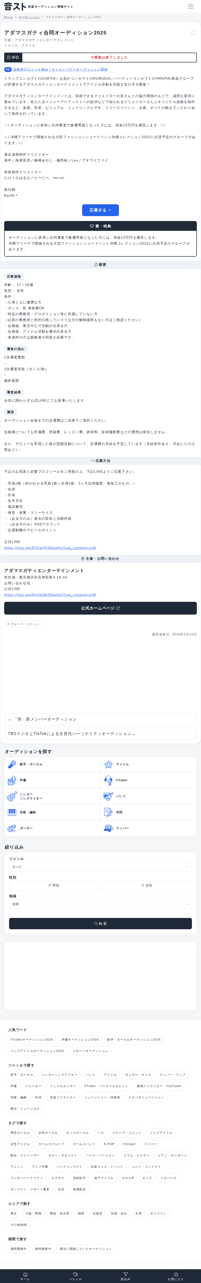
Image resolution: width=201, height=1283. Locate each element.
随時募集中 (43, 1249)
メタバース (169, 1178)
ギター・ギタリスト (63, 1155)
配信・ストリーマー (25, 1155)
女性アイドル (20, 1144)
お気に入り (176, 1279)
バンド (91, 1075)
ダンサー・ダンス (138, 1075)
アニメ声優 (40, 1166)
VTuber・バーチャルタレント (106, 1086)
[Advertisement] (100, 675)
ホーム (25, 1279)
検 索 (102, 924)
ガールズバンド (84, 1144)
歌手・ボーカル (22, 1075)
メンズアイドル (161, 1133)
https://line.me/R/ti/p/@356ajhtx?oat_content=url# (50, 548)
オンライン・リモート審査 (30, 1189)
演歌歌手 (79, 1178)
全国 (138, 1213)
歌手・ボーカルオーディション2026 (134, 1039)
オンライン (158, 1213)
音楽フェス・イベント (107, 1166)
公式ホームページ (98, 608)
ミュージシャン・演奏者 (102, 1097)
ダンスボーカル (77, 1133)
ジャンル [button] (75, 1279)
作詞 (38, 1097)
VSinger (129, 1144)
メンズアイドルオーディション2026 (37, 1051)
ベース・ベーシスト (100, 1155)
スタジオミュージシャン (146, 1097)
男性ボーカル (20, 1133)
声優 (14, 1086)
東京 (14, 1213)
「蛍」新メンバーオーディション (42, 719)
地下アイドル (104, 1178)
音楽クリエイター (63, 1097)
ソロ (100, 1133)
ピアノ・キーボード (172, 1155)
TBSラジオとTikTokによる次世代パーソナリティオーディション (72, 734)
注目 (61, 1189)
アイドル (29, 45)
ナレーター (33, 1086)
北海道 (97, 1213)
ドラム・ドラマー (137, 1155)
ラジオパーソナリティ (27, 1178)
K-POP (109, 1144)
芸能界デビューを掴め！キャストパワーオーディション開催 (60, 69)
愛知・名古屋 (60, 1213)
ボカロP (128, 1178)
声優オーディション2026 (80, 1039)
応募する (98, 210)
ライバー (150, 1144)
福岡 (81, 1213)
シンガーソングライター (59, 1075)
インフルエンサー (63, 1086)
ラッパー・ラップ (173, 1075)
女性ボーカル (48, 1133)
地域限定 (79, 1189)
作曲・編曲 (19, 1097)
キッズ (147, 1178)
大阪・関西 (33, 1213)
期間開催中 (19, 1249)
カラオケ (57, 1178)
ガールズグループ (51, 1144)
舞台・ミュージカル (25, 1108)
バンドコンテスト (70, 1166)
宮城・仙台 (119, 1213)
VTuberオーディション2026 (32, 1039)
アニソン (17, 1166)
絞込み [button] (126, 1279)
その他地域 (19, 1224)
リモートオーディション (90, 1051)
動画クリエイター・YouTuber (159, 1086)
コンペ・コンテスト (146, 1166)
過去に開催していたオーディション (86, 1249)
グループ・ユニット (25, 624)
